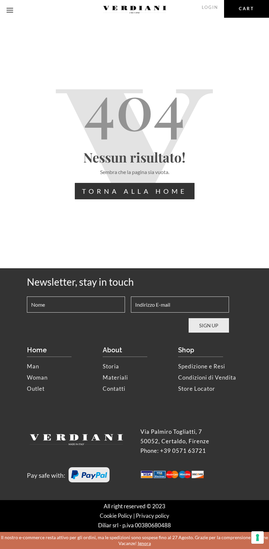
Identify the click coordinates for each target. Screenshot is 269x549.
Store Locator (196, 388)
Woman (37, 377)
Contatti (114, 388)
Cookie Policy (116, 515)
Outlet (36, 388)
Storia (111, 366)
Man (33, 366)
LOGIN (210, 7)
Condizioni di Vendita (207, 377)
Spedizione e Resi (201, 366)
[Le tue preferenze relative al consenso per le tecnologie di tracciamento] (257, 537)
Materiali (115, 377)
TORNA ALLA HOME (134, 191)
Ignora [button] (144, 543)
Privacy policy (152, 515)
